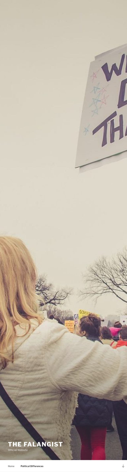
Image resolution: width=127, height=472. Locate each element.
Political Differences (32, 466)
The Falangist (35, 444)
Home (11, 466)
